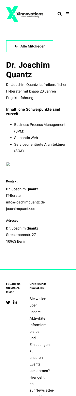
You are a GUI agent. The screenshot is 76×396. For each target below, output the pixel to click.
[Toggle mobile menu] (68, 14)
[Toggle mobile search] (60, 14)
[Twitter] (8, 302)
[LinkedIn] (15, 302)
